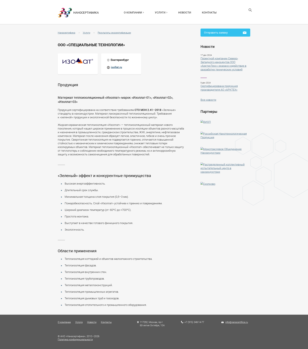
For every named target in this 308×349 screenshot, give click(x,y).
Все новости (208, 100)
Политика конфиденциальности (75, 339)
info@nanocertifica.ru (236, 322)
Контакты (209, 12)
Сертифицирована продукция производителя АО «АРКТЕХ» (219, 87)
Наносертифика (66, 32)
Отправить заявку (216, 32)
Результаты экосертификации (114, 32)
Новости (184, 12)
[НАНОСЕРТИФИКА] (65, 12)
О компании (64, 322)
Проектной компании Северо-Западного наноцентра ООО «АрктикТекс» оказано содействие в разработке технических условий (223, 63)
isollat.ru (116, 67)
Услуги (86, 32)
